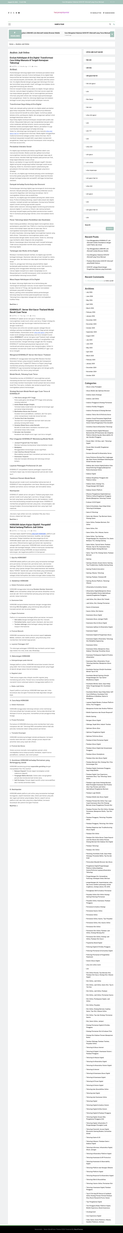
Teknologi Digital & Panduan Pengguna (98, 1113)
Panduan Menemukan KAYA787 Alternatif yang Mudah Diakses (84, 2)
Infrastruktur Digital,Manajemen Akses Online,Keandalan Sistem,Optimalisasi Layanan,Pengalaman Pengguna (98, 593)
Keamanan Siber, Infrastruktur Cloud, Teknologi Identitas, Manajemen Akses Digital (98, 663)
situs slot (89, 147)
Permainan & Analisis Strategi (95, 907)
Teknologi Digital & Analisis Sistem (97, 1105)
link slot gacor (91, 83)
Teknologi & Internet (92, 1069)
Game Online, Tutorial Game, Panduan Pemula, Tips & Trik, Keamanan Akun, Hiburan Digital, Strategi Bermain (98, 547)
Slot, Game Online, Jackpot (95, 1021)
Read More (13, 304)
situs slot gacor (39, 332)
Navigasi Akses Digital (93, 720)
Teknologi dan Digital (93, 1093)
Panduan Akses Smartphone (95, 754)
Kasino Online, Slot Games (94, 611)
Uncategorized (91, 1212)
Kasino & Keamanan (92, 607)
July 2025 (89, 340)
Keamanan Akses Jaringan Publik (97, 619)
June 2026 (89, 296)
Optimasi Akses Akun (93, 728)
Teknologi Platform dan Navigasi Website (99, 1168)
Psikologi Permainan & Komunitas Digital (99, 951)
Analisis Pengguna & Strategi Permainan (99, 403)
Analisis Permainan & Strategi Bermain (98, 410)
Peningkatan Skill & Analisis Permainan (98, 891)
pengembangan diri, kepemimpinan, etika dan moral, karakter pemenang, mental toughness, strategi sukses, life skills (99, 885)
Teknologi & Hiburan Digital (95, 1057)
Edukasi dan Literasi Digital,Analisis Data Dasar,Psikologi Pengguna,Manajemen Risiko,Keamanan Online (99, 468)
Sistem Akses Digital (93, 961)
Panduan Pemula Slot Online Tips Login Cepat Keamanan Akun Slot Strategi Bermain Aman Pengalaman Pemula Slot (99, 803)
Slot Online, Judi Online (93, 981)
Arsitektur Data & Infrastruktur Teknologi (99, 427)
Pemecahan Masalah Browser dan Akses (99, 862)
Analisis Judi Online (92, 399)
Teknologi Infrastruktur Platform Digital (98, 1153)
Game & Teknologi (92, 512)
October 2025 (90, 328)
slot (87, 91)
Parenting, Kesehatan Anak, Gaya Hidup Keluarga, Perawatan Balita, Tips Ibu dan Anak (99, 856)
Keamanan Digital (92, 631)
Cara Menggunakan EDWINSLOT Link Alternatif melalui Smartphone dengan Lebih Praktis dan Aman (99, 243)
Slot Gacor (89, 99)
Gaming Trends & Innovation (95, 569)
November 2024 (91, 371)
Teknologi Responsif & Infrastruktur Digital (99, 1175)
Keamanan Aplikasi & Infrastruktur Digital (99, 627)
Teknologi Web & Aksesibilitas (96, 1179)
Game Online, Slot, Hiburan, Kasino (97, 532)
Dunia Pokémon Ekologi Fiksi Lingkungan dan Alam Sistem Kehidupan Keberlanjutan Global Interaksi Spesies (99, 459)
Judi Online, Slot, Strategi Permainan (98, 603)
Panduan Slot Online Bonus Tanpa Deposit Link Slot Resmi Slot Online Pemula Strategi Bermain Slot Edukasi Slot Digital (99, 840)
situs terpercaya (91, 170)
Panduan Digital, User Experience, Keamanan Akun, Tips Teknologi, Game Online (98, 777)
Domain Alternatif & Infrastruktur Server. (99, 453)
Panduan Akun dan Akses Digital (96, 758)
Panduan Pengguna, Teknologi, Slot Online (99, 823)
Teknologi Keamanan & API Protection (98, 1157)
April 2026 (89, 304)
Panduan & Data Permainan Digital (97, 740)
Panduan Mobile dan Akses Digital (97, 797)
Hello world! (109, 281)
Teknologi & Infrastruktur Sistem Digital (99, 1065)
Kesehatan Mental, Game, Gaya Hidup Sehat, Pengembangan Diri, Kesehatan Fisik (98, 686)
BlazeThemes (78, 1229)
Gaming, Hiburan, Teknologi (95, 573)
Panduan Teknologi (92, 846)
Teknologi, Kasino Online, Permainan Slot (99, 1183)
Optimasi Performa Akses (94, 736)
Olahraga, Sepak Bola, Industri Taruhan (98, 724)
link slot (88, 107)
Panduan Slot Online (92, 833)
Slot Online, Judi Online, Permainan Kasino (99, 995)
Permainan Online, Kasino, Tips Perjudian (99, 919)
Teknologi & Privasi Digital (94, 1081)
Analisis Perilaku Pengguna (95, 407)
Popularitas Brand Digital (94, 943)
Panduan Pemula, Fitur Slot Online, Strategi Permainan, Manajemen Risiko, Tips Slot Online (100, 811)
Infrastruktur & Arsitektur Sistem (96, 587)
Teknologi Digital (91, 1101)
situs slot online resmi (93, 965)
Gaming (88, 559)
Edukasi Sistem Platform (94, 490)
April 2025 (89, 352)
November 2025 (91, 324)
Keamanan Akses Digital (94, 615)
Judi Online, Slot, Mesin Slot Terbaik (97, 599)
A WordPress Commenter (94, 281)
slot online (89, 162)
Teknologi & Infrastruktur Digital (96, 1061)
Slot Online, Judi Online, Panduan (96, 991)
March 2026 (90, 308)
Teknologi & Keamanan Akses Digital (98, 1073)
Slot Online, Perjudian (93, 1005)
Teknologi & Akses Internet (95, 1047)
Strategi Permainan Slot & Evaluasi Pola (99, 1031)
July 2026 (89, 292)
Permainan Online (92, 915)
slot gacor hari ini (92, 178)
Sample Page (59, 24)
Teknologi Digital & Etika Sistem (96, 1109)
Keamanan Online (91, 645)
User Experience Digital (93, 1216)
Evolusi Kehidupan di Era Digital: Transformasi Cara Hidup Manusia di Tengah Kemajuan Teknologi (31, 60)
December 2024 (91, 367)
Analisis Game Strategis (94, 395)
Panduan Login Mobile (93, 793)
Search (87, 225)
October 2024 (90, 375)
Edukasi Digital (91, 474)
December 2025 (91, 320)
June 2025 (89, 344)
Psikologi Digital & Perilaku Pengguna (98, 947)
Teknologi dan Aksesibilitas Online (97, 1089)
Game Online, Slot (92, 528)
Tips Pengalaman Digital (94, 1202)
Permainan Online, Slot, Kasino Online (98, 923)
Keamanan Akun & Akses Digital (96, 623)
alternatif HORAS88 (39, 534)
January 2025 (90, 363)
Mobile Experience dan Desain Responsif (99, 712)
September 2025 (91, 332)
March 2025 (90, 356)
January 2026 (90, 316)
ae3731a (14, 66)
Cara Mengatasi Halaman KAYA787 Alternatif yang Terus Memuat (61, 33)
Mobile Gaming (91, 716)
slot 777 (88, 131)
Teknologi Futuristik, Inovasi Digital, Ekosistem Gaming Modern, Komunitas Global (98, 1131)
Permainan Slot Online (93, 927)
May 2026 (89, 300)
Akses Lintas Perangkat (93, 387)
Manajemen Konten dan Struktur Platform (99, 708)
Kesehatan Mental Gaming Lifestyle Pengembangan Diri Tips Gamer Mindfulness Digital (97, 678)
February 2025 (90, 360)
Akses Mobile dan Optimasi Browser (98, 391)
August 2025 (90, 336)
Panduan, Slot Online (92, 850)
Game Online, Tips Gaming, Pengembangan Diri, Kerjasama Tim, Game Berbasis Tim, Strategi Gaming (99, 538)
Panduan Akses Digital (93, 744)
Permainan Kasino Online (94, 911)
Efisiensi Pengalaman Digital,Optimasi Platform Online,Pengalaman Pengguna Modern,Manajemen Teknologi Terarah (98, 496)
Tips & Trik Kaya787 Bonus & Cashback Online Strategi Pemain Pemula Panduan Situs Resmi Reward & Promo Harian (99, 1196)
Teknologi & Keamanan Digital (96, 1077)
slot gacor (89, 154)
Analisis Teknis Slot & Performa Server (98, 414)
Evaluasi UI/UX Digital (93, 502)
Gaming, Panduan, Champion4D (96, 577)
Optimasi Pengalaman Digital (95, 732)
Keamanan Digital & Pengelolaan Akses (98, 635)
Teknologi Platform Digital (94, 1171)
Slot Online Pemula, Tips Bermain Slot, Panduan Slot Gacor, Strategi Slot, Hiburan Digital (99, 975)
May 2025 (89, 348)
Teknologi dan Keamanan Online (96, 1097)
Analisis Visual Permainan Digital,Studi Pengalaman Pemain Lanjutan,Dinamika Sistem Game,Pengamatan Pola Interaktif (99, 421)
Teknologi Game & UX (93, 1137)
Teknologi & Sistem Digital (94, 1085)
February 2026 (90, 312)
